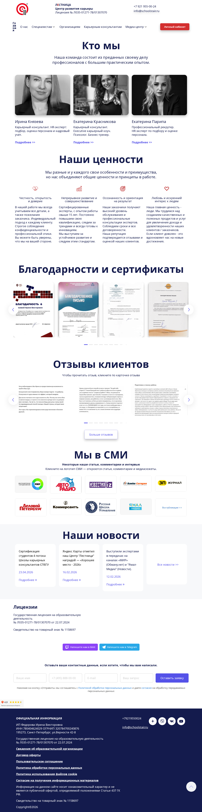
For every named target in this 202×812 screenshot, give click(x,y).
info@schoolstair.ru (135, 727)
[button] (86, 344)
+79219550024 (131, 718)
